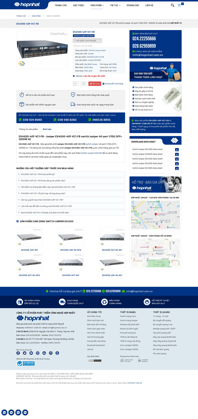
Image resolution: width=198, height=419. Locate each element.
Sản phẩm (96, 5)
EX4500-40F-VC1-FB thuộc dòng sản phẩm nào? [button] (42, 180)
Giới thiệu (78, 5)
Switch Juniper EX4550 (91, 153)
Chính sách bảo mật (95, 320)
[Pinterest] (52, 352)
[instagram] (39, 352)
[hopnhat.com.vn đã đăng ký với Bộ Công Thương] (25, 363)
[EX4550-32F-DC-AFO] (71, 237)
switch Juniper (91, 144)
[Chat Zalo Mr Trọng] (18, 414)
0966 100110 (54, 342)
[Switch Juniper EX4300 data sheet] (177, 149)
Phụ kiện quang (159, 353)
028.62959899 (144, 46)
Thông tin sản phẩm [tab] (28, 129)
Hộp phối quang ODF (162, 332)
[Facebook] (19, 352)
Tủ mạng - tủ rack (160, 316)
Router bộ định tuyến (129, 328)
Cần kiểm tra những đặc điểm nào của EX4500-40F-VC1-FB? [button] (47, 187)
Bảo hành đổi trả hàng (96, 324)
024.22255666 (144, 39)
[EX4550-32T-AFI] (71, 262)
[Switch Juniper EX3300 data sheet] (177, 168)
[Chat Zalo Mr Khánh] (25, 414)
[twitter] (26, 352)
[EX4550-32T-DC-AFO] (29, 262)
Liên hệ (149, 5)
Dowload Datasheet (96, 345)
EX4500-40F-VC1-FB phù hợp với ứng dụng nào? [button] (42, 193)
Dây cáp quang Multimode (164, 337)
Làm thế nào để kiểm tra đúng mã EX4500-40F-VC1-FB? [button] (45, 206)
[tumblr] (59, 352)
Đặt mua (96, 83)
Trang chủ (61, 5)
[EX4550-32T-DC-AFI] (112, 237)
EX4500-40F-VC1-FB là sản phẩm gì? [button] (37, 174)
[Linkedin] (45, 352)
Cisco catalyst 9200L (129, 345)
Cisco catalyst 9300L (129, 349)
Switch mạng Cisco (128, 316)
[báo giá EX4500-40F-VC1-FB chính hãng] (155, 184)
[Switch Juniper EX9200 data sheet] (177, 154)
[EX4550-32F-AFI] (29, 237)
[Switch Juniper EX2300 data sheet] (177, 163)
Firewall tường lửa (128, 332)
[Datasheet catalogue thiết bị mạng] (155, 140)
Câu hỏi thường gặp (95, 337)
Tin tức (114, 5)
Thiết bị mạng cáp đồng (130, 341)
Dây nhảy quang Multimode (165, 345)
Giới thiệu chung (94, 316)
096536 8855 (101, 120)
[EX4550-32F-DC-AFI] (112, 262)
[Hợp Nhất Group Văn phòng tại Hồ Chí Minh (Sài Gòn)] (155, 252)
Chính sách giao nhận (96, 328)
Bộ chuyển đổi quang (162, 320)
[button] (172, 5)
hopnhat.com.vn (33, 327)
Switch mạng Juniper (129, 320)
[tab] (71, 174)
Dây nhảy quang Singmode (164, 341)
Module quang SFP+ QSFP (164, 328)
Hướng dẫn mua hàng (113, 83)
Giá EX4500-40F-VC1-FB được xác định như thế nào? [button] (44, 212)
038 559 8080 (32, 120)
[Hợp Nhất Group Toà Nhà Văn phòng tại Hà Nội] (155, 214)
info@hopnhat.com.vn (147, 55)
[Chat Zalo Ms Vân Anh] (11, 414)
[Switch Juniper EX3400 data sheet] (177, 159)
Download (133, 5)
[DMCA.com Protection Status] (94, 360)
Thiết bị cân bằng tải (128, 337)
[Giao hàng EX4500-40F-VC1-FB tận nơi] (155, 71)
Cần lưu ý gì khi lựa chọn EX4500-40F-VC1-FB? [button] (41, 200)
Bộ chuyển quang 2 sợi (162, 324)
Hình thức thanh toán (96, 332)
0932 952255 (55, 335)
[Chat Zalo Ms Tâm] (4, 414)
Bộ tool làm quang (161, 349)
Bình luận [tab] (47, 129)
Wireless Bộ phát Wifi (129, 324)
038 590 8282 (67, 120)
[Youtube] (32, 352)
